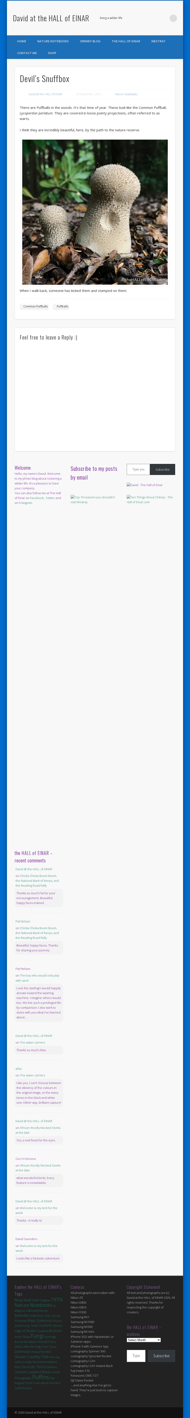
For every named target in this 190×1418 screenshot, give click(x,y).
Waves (57, 1321)
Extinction (37, 1316)
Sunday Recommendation (39, 1362)
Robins (27, 1388)
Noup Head (23, 1300)
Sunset (43, 1341)
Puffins (40, 1377)
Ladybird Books (40, 1372)
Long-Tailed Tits (33, 1326)
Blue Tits (20, 1367)
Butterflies (22, 1315)
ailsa (19, 1068)
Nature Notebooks (53, 41)
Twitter (164, 18)
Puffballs (62, 306)
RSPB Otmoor (53, 1326)
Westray (158, 41)
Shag (38, 1347)
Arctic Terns (36, 1366)
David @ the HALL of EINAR (45, 94)
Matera (32, 1342)
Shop (52, 53)
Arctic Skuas (22, 1337)
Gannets (21, 1372)
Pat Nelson (23, 921)
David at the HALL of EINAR (51, 17)
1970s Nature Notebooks (39, 1302)
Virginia (45, 1300)
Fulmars (51, 1367)
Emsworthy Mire (40, 1352)
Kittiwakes (21, 1321)
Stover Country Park (32, 1356)
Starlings (50, 1337)
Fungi (37, 1335)
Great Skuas (49, 1347)
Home (21, 41)
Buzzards (21, 1342)
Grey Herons (52, 1316)
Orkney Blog (90, 41)
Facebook (154, 18)
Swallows (42, 1331)
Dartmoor (22, 1351)
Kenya (43, 1311)
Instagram (25, 503)
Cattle (35, 1300)
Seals (37, 1383)
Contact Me (27, 53)
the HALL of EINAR (126, 41)
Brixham (55, 1330)
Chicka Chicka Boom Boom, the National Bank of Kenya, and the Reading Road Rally (37, 881)
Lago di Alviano (26, 1331)
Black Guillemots (40, 1320)
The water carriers (32, 1042)
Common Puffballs (35, 306)
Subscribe (162, 469)
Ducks (19, 1325)
